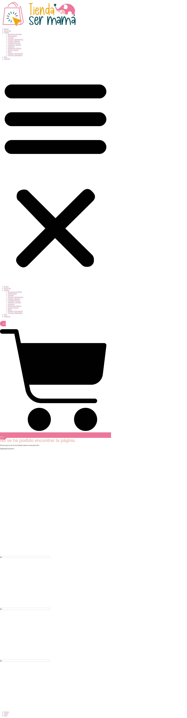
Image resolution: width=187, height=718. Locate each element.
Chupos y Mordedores (15, 39)
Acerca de (7, 31)
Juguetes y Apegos (14, 45)
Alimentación (12, 36)
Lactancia (11, 46)
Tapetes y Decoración (15, 53)
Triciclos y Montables (15, 55)
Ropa (10, 52)
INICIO (6, 29)
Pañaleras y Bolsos (14, 48)
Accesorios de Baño (15, 34)
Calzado (11, 38)
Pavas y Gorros (13, 50)
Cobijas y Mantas (14, 41)
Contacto (7, 59)
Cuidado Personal (14, 43)
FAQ (5, 57)
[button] (55, 172)
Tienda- (6, 32)
